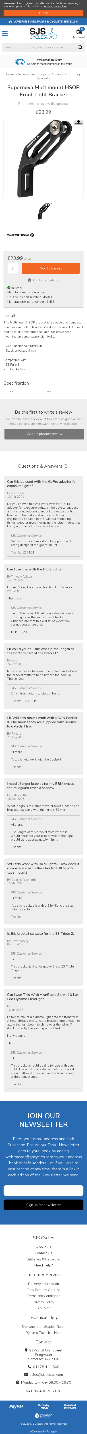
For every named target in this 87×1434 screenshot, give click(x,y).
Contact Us (43, 1253)
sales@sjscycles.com (46, 1374)
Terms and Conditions (43, 1295)
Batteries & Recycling (43, 1259)
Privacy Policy (43, 1302)
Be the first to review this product (43, 104)
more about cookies (55, 6)
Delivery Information (43, 1283)
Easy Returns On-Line (43, 1289)
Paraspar (51, 1431)
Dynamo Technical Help (43, 1332)
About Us (43, 1247)
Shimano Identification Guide (43, 1326)
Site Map (43, 1308)
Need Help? (43, 1265)
